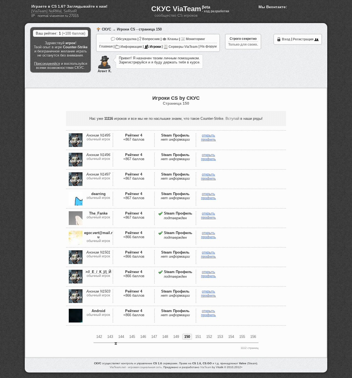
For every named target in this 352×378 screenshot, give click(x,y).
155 (242, 337)
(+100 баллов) (73, 33)
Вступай (232, 118)
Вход (285, 39)
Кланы (172, 39)
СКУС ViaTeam (176, 9)
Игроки (155, 47)
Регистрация (303, 39)
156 (253, 337)
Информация (131, 47)
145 (132, 337)
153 (220, 337)
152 (209, 337)
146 (143, 337)
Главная (106, 47)
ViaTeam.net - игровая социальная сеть (136, 367)
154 (231, 337)
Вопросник (150, 39)
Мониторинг (195, 39)
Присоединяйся (47, 64)
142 (99, 337)
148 (165, 337)
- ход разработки (215, 11)
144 (121, 337)
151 (198, 337)
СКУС (106, 29)
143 (110, 337)
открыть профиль (208, 137)
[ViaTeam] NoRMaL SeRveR (54, 11)
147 (154, 337)
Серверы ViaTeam (183, 47)
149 (176, 337)
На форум (208, 47)
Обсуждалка (126, 39)
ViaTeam (205, 367)
